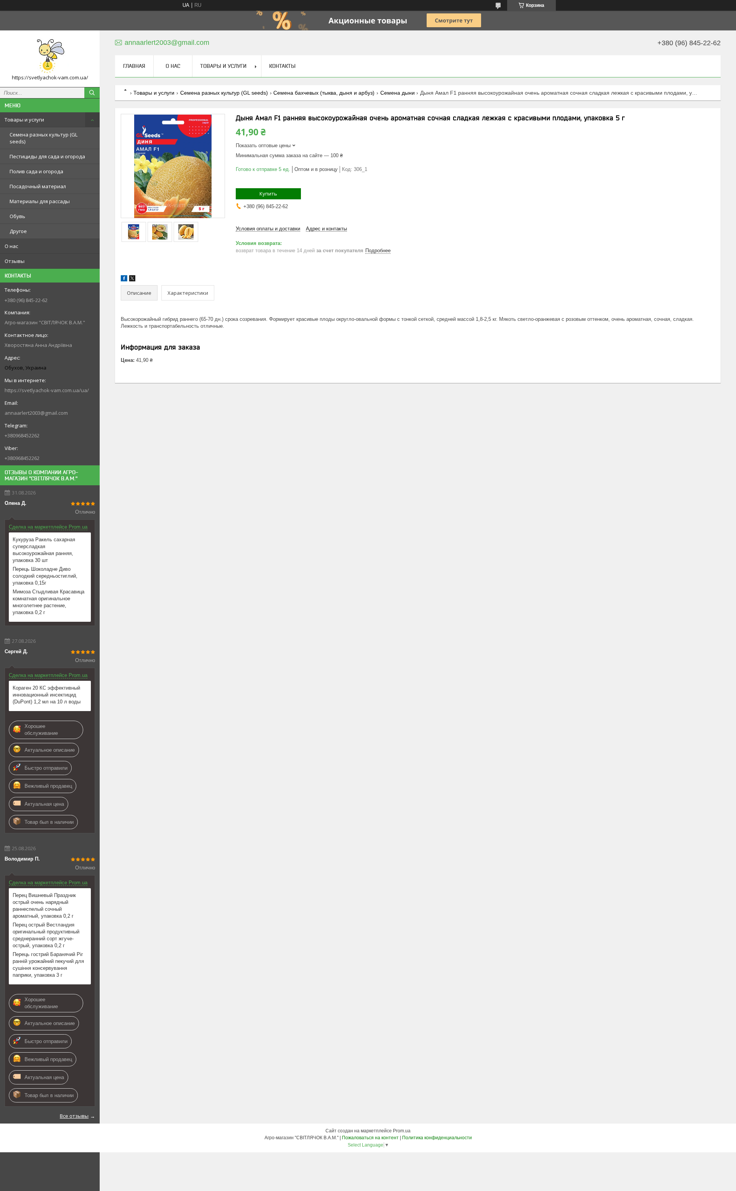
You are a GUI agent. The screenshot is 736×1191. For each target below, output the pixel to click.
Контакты (282, 66)
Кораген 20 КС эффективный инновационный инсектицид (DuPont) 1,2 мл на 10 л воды (46, 695)
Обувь (17, 216)
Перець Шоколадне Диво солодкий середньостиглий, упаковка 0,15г (45, 576)
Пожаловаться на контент (370, 1137)
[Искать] (92, 93)
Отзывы (15, 261)
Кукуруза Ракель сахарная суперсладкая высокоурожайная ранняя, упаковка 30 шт (44, 550)
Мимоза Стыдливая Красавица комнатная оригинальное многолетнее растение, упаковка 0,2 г (48, 602)
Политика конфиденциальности (437, 1137)
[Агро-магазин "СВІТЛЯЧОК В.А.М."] (50, 55)
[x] (132, 280)
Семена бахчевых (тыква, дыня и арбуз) (324, 93)
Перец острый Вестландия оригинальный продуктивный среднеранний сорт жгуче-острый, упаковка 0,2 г (46, 935)
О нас (11, 246)
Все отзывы (74, 1115)
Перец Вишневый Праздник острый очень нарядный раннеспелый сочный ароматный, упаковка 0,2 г (44, 905)
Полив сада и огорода (36, 171)
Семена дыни (397, 93)
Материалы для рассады (40, 201)
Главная (134, 66)
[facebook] (124, 280)
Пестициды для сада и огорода (47, 156)
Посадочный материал (38, 186)
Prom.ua (402, 1131)
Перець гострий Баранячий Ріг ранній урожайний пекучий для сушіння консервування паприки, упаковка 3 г (48, 964)
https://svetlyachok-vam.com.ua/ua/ (47, 390)
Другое (18, 231)
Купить (268, 193)
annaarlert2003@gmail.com (36, 412)
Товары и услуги (24, 119)
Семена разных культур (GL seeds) (43, 138)
